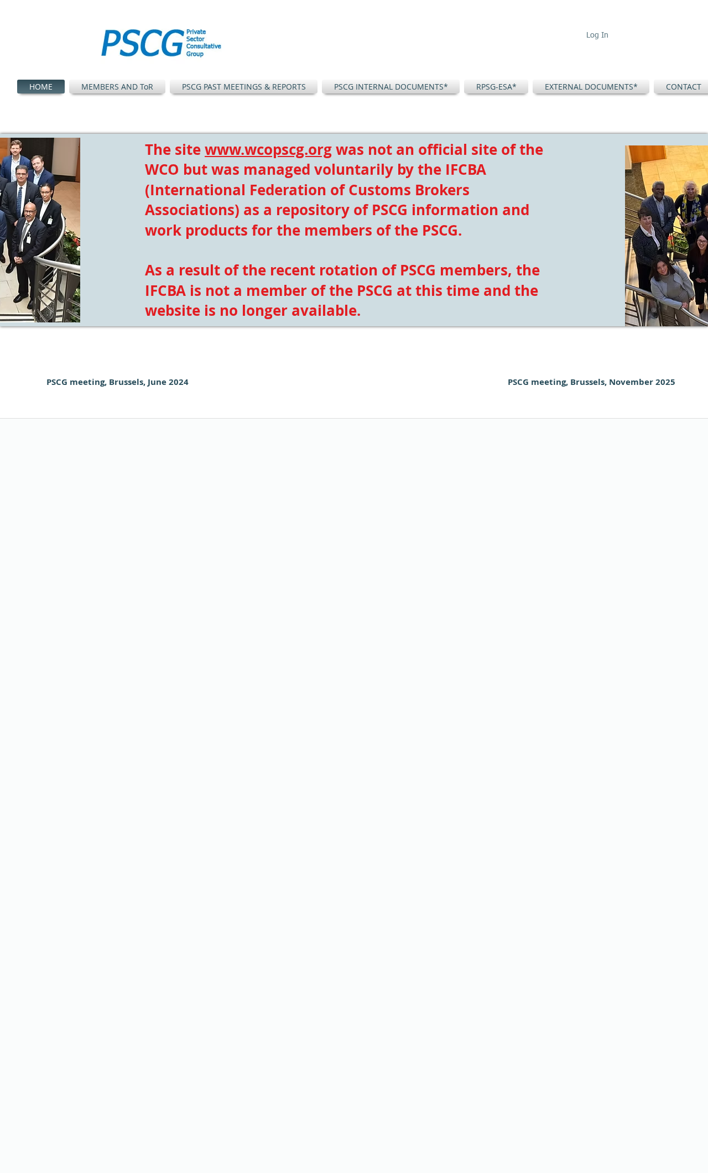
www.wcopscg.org (268, 149)
